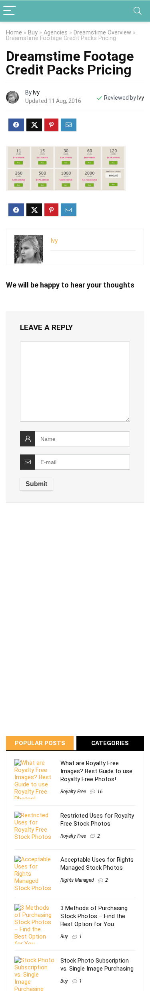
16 (100, 791)
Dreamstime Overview (102, 32)
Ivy (36, 92)
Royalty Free (73, 791)
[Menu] (9, 11)
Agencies (56, 32)
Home (14, 32)
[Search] (137, 11)
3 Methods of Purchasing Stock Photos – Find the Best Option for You (94, 916)
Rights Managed (77, 880)
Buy (33, 32)
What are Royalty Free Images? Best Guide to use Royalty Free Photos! (96, 771)
